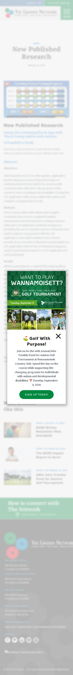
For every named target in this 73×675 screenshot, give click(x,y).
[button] (58, 336)
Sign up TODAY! (36, 394)
